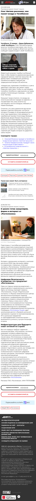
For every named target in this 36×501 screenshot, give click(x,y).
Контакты (20, 425)
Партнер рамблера (16, 492)
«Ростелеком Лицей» (17, 310)
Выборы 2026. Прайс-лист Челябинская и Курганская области (16, 437)
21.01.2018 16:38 (5, 7)
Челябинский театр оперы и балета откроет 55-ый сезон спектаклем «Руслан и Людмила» (20, 195)
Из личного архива (7, 40)
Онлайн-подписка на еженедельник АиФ (17, 423)
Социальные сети (8, 428)
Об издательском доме (10, 420)
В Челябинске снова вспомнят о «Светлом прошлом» (15, 147)
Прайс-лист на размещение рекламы (15, 430)
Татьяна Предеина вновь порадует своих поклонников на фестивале (18, 143)
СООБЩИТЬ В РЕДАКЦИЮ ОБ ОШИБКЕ (14, 441)
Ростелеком (11, 242)
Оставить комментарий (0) (18, 162)
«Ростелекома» (16, 377)
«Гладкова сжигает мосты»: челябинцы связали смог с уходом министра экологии (20, 184)
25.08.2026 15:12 (5, 205)
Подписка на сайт (8, 425)
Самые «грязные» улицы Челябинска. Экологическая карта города (18, 189)
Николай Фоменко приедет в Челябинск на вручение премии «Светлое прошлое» (18, 140)
